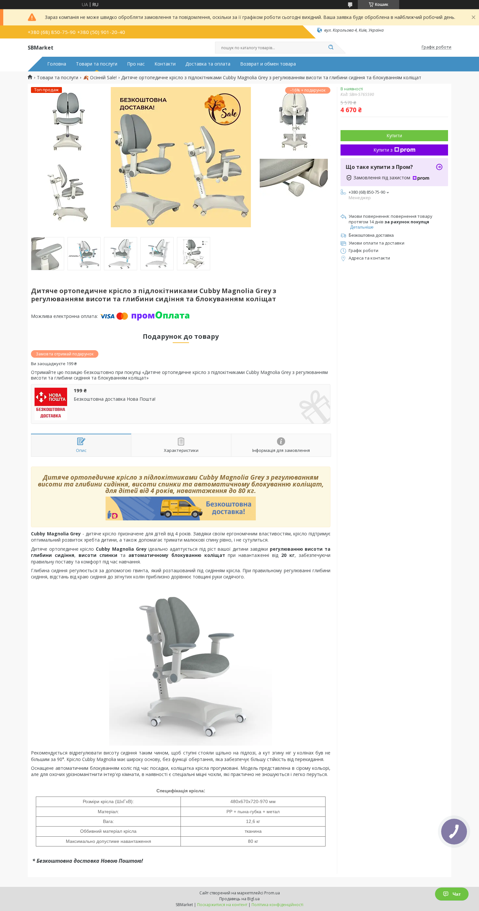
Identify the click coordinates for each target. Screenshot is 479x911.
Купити (394, 135)
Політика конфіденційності (277, 904)
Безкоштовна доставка (371, 235)
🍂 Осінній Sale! (100, 78)
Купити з (383, 150)
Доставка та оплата (207, 64)
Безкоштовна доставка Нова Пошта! (114, 399)
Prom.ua (272, 893)
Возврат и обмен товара (268, 64)
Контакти (165, 64)
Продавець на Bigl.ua (239, 899)
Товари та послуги (96, 64)
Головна (56, 64)
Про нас (136, 64)
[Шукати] (330, 47)
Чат (457, 894)
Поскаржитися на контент (222, 904)
